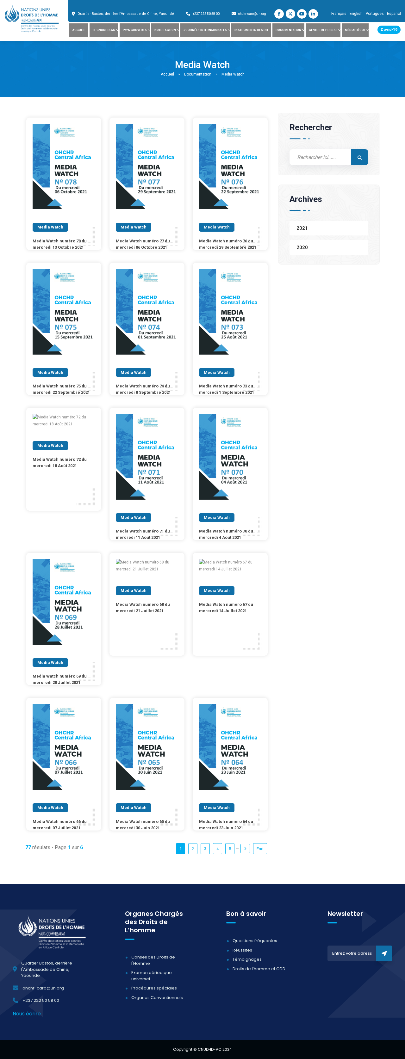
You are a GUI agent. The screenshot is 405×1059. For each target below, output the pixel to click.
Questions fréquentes (255, 941)
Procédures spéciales (154, 988)
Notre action (165, 30)
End (260, 848)
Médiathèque (355, 30)
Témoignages (247, 959)
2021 (302, 228)
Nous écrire (27, 1013)
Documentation (288, 30)
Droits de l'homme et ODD (259, 969)
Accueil (78, 30)
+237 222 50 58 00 (206, 13)
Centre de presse (323, 30)
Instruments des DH (251, 30)
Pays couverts (135, 30)
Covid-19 (389, 29)
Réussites (242, 950)
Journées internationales (205, 30)
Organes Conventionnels (157, 998)
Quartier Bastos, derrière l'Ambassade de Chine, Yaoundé (126, 14)
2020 (302, 247)
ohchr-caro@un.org (252, 13)
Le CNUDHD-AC (104, 30)
